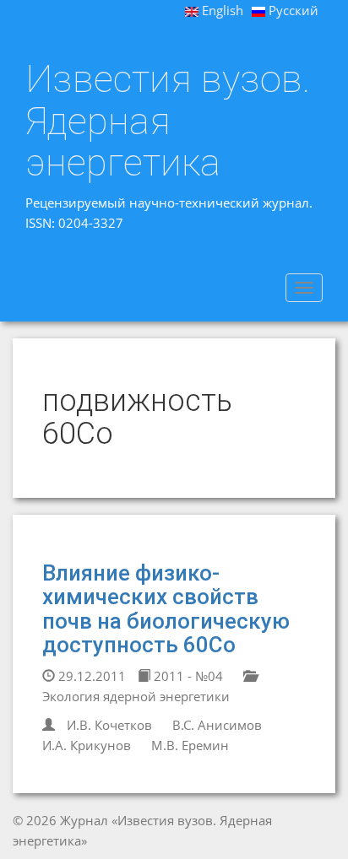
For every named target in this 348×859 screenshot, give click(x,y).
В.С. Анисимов (217, 724)
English (220, 10)
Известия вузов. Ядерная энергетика (167, 121)
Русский (291, 10)
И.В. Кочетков (109, 724)
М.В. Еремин (190, 745)
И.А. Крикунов (86, 745)
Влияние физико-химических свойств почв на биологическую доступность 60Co (166, 609)
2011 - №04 (186, 675)
